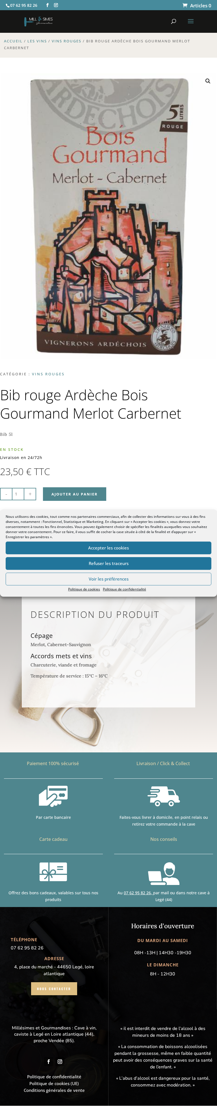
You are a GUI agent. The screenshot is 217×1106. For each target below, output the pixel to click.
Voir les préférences (109, 579)
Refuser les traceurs (109, 563)
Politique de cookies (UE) (54, 1083)
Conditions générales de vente (54, 1090)
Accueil (13, 41)
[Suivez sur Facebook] (48, 1061)
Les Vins (37, 41)
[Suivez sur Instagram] (59, 1061)
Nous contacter (54, 988)
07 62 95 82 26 (137, 892)
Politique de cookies (84, 589)
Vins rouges (66, 41)
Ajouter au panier (74, 494)
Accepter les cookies (108, 548)
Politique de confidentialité (124, 589)
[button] (208, 81)
